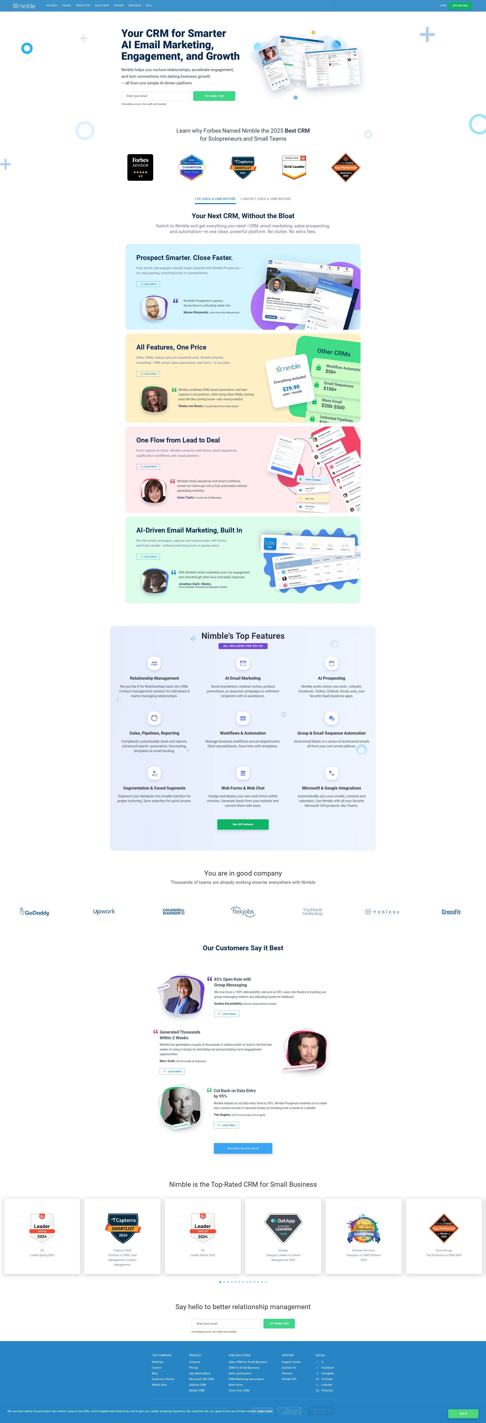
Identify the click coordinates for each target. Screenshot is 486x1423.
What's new (102, 3)
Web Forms (236, 1385)
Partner (119, 5)
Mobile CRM (197, 1390)
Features (194, 1362)
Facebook (327, 1367)
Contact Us (289, 1367)
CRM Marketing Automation (246, 1379)
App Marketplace (200, 1373)
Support (288, 1355)
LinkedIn (326, 1385)
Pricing (66, 5)
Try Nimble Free (214, 96)
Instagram (327, 1373)
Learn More (150, 284)
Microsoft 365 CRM (201, 1379)
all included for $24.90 (243, 646)
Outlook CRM (197, 1385)
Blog (148, 5)
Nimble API (289, 1379)
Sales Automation (240, 1373)
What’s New (159, 1385)
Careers (157, 1367)
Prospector (83, 5)
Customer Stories (163, 1379)
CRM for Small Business (244, 1367)
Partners (287, 1373)
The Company (162, 1355)
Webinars (158, 1362)
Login (443, 5)
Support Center (291, 1362)
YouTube (326, 1379)
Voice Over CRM (239, 1390)
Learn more (265, 1411)
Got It (463, 1413)
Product (195, 1355)
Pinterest (327, 1390)
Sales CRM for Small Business (248, 1362)
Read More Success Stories (243, 1148)
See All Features (243, 824)
